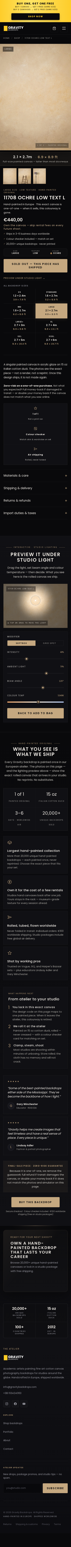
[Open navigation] (64, 28)
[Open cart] (54, 28)
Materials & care (35, 475)
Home (6, 38)
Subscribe (55, 1488)
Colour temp (15, 695)
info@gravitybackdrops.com (20, 1387)
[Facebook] (15, 1403)
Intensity (13, 652)
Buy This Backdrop (35, 1202)
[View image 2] (24, 176)
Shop (17, 38)
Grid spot (49, 643)
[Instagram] (6, 1403)
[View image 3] (39, 176)
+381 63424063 (12, 1393)
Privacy (46, 1524)
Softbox (21, 643)
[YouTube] (24, 1403)
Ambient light (16, 666)
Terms (57, 1524)
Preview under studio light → (24, 278)
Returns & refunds (35, 500)
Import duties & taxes (35, 513)
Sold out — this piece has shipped (35, 265)
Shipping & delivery (35, 488)
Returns (7, 1524)
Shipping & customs (27, 1524)
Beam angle (14, 681)
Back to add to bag (35, 713)
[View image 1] (9, 176)
